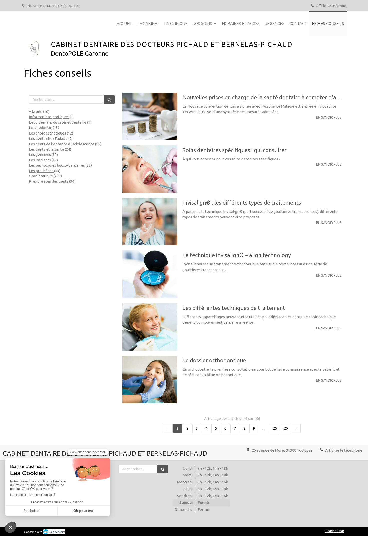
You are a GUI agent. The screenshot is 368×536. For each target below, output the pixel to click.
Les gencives (40, 154)
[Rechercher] (109, 99)
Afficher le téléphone (331, 5)
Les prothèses (41, 171)
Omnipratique (41, 176)
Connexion (334, 531)
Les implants (40, 160)
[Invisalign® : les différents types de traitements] (149, 221)
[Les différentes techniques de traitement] (149, 327)
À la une (36, 111)
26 (286, 428)
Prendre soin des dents (49, 181)
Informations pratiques (49, 117)
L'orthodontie (41, 127)
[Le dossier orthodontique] (149, 379)
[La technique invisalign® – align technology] (149, 274)
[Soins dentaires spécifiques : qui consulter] (149, 169)
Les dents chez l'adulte (48, 138)
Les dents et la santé (47, 149)
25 (275, 428)
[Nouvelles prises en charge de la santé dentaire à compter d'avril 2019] (149, 116)
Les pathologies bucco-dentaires (57, 165)
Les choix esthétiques (48, 133)
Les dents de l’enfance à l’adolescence (62, 144)
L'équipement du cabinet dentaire (58, 122)
